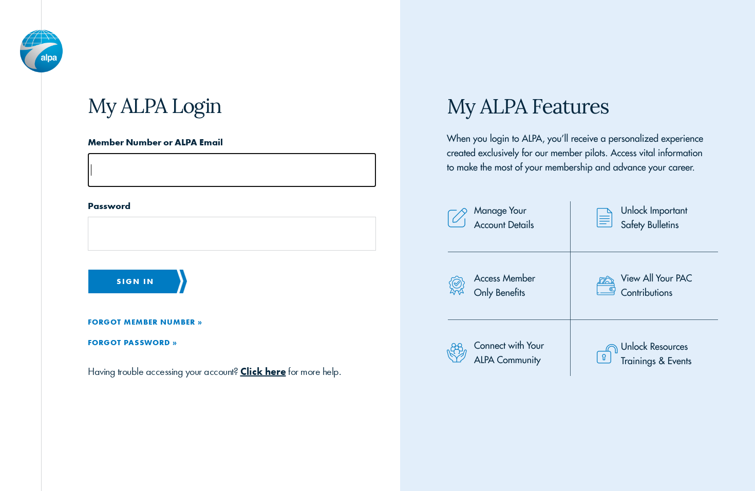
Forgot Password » (132, 342)
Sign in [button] (135, 281)
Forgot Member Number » (145, 322)
